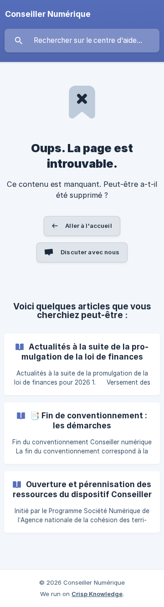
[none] (48, 14)
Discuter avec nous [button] (90, 252)
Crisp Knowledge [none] (97, 593)
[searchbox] (82, 40)
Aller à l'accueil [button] (88, 225)
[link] (82, 364)
